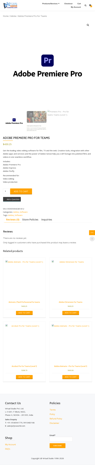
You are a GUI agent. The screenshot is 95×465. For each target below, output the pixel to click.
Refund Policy (56, 418)
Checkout (68, 4)
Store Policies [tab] (30, 219)
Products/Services (50, 4)
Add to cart (21, 191)
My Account (76, 7)
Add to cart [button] (24, 313)
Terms (53, 409)
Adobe (13, 16)
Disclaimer (54, 423)
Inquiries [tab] (46, 219)
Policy (52, 414)
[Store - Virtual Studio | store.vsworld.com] (11, 5)
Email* (52, 435)
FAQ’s (7, 449)
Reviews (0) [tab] (12, 219)
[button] (88, 25)
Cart (79, 4)
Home (6, 16)
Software (24, 212)
